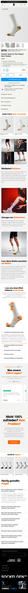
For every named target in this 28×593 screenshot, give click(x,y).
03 (20, 317)
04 (16, 319)
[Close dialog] (26, 579)
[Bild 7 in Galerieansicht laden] (7, 45)
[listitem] (12, 393)
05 (7, 324)
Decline (5, 588)
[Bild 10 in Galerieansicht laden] (23, 45)
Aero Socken (5, 9)
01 (12, 308)
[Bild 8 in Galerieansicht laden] (12, 45)
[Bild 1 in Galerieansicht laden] (2, 45)
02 (12, 303)
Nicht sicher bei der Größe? (14, 82)
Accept (13, 588)
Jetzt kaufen (14, 442)
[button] (2, 4)
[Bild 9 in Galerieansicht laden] (17, 45)
